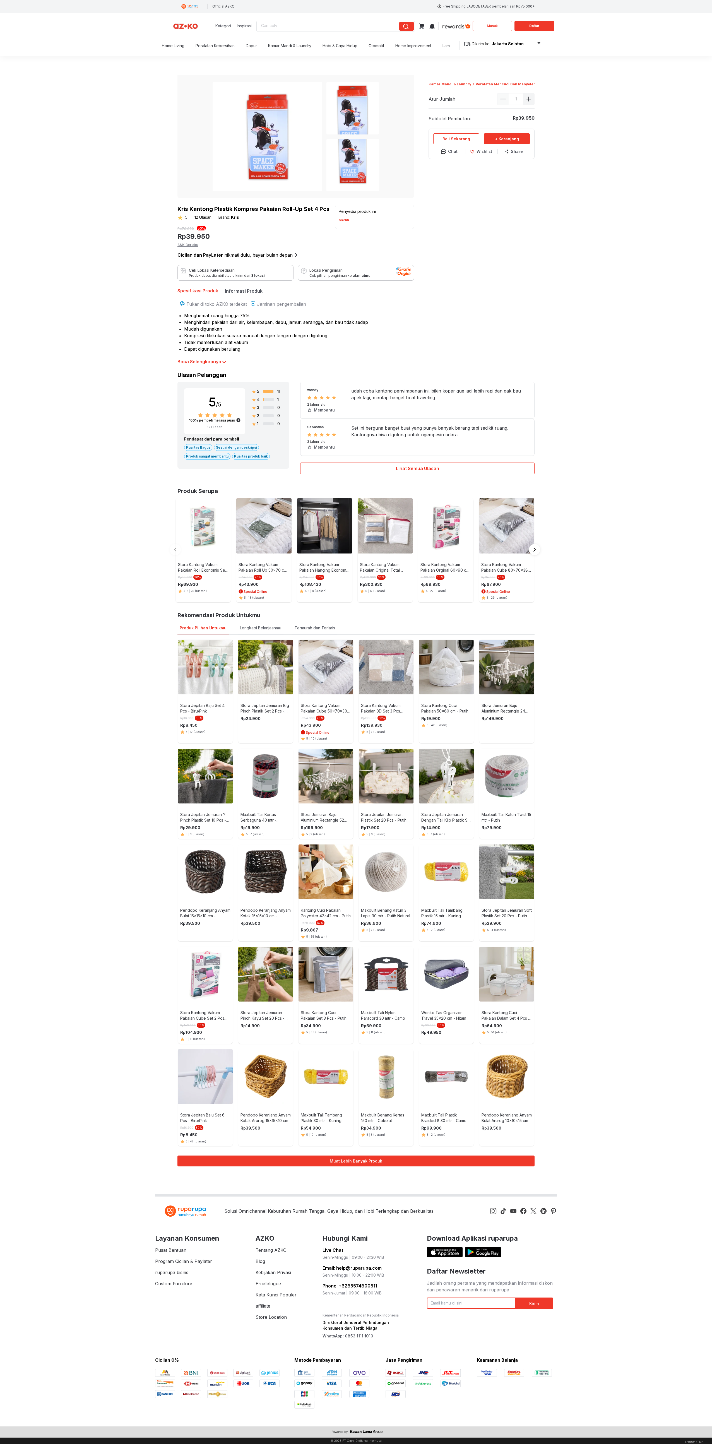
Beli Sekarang (456, 138)
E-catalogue (268, 1283)
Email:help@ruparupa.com (352, 1268)
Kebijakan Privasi (273, 1272)
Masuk (492, 26)
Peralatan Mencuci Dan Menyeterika (508, 84)
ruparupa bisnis (171, 1272)
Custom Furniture (173, 1283)
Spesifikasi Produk (197, 290)
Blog (260, 1261)
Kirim (534, 1303)
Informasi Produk (244, 291)
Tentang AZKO (271, 1250)
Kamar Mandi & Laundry (450, 84)
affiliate (263, 1306)
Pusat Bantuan (170, 1250)
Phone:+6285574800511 (350, 1286)
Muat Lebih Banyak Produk (356, 1161)
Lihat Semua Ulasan (417, 468)
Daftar (534, 26)
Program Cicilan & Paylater (183, 1261)
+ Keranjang (507, 138)
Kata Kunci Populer (276, 1295)
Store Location (271, 1317)
